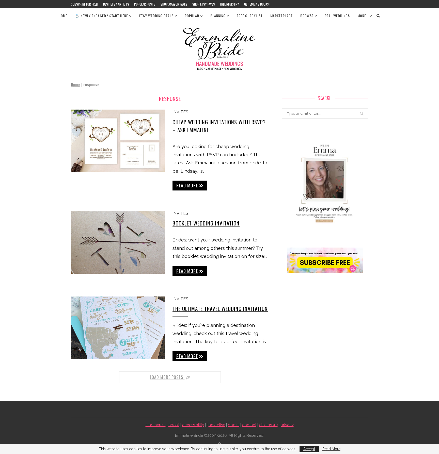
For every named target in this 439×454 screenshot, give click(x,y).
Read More (331, 449)
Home (62, 15)
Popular (192, 15)
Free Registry (229, 4)
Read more (187, 185)
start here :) (156, 425)
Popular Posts (144, 4)
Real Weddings (337, 15)
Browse (306, 15)
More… (362, 15)
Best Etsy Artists (116, 4)
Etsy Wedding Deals (156, 15)
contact (249, 425)
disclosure (268, 425)
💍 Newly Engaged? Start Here (101, 15)
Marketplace (281, 15)
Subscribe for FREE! (84, 4)
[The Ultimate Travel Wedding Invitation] (118, 327)
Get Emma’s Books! (257, 4)
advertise (217, 425)
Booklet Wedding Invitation (206, 223)
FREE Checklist (250, 15)
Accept (309, 449)
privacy (287, 425)
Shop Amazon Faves (174, 4)
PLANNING (218, 15)
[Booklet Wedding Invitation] (118, 242)
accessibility (193, 425)
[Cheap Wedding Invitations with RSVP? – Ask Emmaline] (118, 141)
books (233, 425)
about (173, 425)
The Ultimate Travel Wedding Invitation (220, 308)
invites (180, 112)
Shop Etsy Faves (203, 4)
